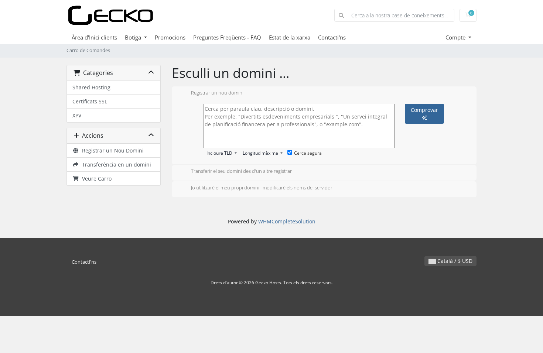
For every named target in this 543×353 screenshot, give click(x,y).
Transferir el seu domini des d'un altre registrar (241, 171)
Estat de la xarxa (289, 37)
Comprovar (424, 109)
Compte (456, 37)
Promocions (170, 37)
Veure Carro (95, 178)
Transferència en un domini (115, 164)
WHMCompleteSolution (286, 221)
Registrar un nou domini (217, 92)
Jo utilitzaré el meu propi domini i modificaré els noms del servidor (261, 187)
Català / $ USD (454, 260)
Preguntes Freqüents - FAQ (227, 37)
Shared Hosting (91, 87)
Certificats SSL (89, 101)
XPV (76, 115)
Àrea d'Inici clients (94, 37)
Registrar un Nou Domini (111, 150)
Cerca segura (308, 153)
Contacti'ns (332, 37)
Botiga (134, 37)
